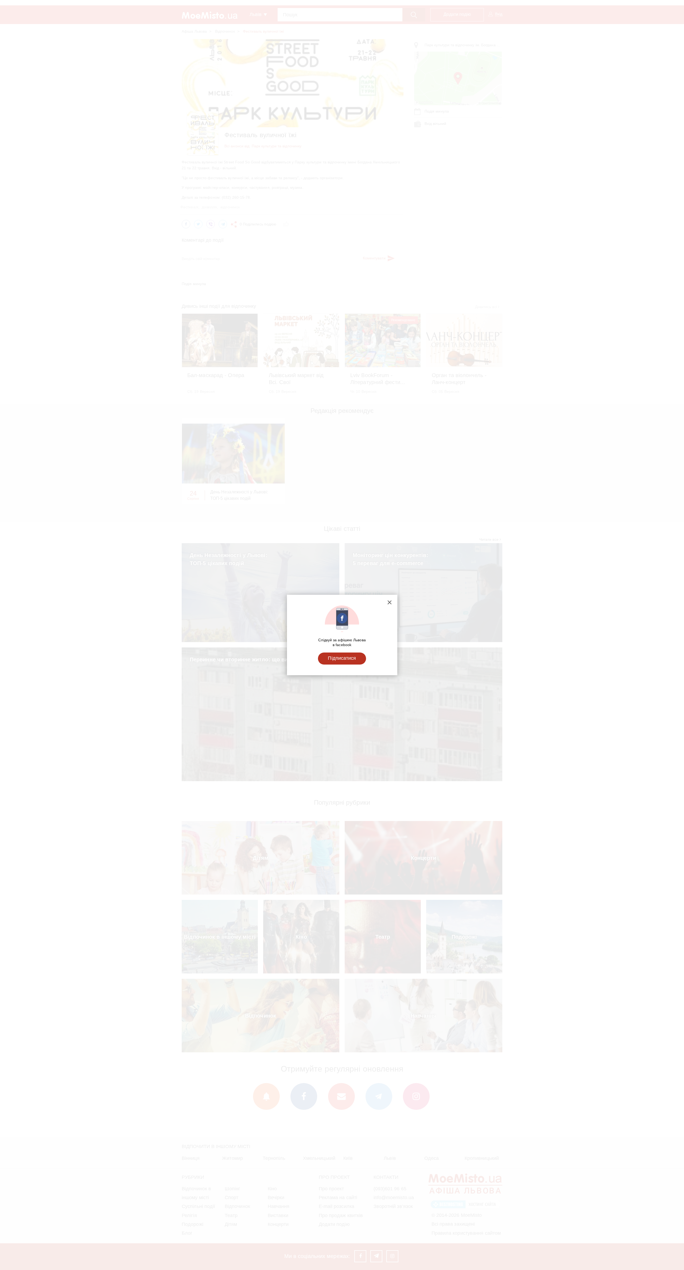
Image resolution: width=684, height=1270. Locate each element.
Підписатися (342, 658)
